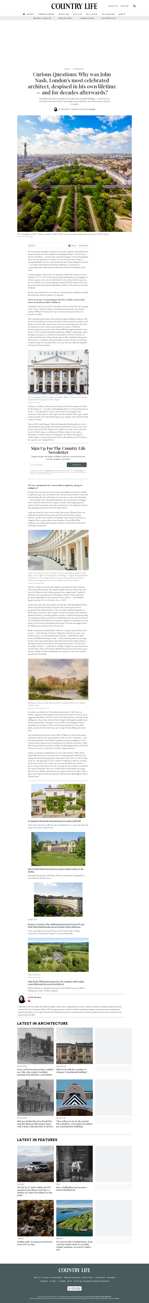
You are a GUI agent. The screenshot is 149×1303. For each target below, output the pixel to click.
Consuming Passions (86, 18)
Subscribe (124, 6)
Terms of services (50, 470)
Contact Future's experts (52, 1278)
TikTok (69, 1281)
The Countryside (108, 14)
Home (66, 69)
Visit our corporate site (103, 1297)
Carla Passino (65, 109)
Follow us (74, 245)
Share (33, 245)
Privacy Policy (87, 1278)
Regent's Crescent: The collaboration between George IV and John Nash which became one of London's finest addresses (56, 925)
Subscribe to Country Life (42, 18)
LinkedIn (62, 1281)
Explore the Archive (65, 18)
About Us (37, 1278)
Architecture (63, 14)
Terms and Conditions (72, 1278)
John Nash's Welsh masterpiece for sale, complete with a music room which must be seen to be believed (56, 982)
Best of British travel (108, 18)
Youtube (52, 1281)
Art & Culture (91, 14)
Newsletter (85, 245)
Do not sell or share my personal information (91, 1281)
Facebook (44, 1281)
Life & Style (77, 14)
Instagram (111, 1278)
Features (92, 109)
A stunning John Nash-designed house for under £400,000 (54, 821)
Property (30, 14)
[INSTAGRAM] (29, 1001)
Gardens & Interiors (46, 14)
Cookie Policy (100, 1278)
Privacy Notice (79, 470)
